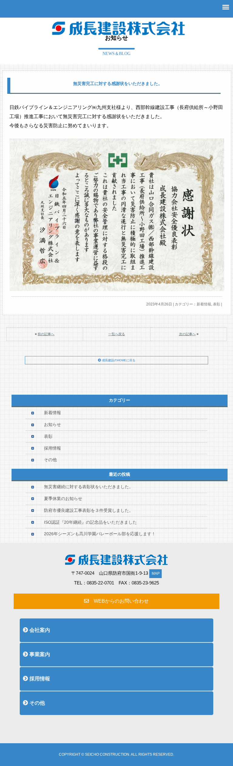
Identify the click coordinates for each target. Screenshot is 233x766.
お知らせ (52, 424)
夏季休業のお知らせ (63, 498)
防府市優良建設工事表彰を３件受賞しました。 (88, 510)
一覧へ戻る (116, 334)
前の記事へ (46, 334)
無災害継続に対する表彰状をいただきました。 (88, 487)
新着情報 (204, 304)
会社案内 (39, 630)
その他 (50, 460)
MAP (156, 573)
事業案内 (39, 654)
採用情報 (52, 448)
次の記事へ (187, 334)
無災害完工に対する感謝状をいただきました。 (117, 83)
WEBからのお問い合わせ (119, 601)
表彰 (216, 304)
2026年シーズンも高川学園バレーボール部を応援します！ (100, 534)
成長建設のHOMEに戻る (118, 360)
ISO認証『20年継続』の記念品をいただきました (90, 522)
